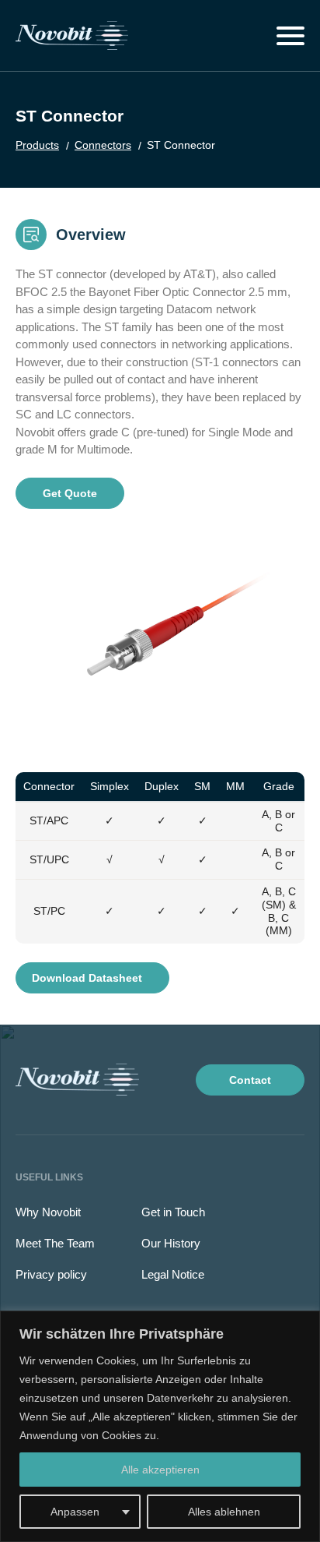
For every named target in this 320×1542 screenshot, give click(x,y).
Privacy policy (51, 1274)
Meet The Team (55, 1243)
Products (37, 145)
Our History (170, 1243)
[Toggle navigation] (290, 35)
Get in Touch (173, 1212)
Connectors (103, 145)
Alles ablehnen (224, 1511)
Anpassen (74, 1511)
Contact (250, 1080)
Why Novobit (48, 1212)
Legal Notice (172, 1274)
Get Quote (70, 493)
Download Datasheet (88, 978)
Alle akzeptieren (160, 1469)
